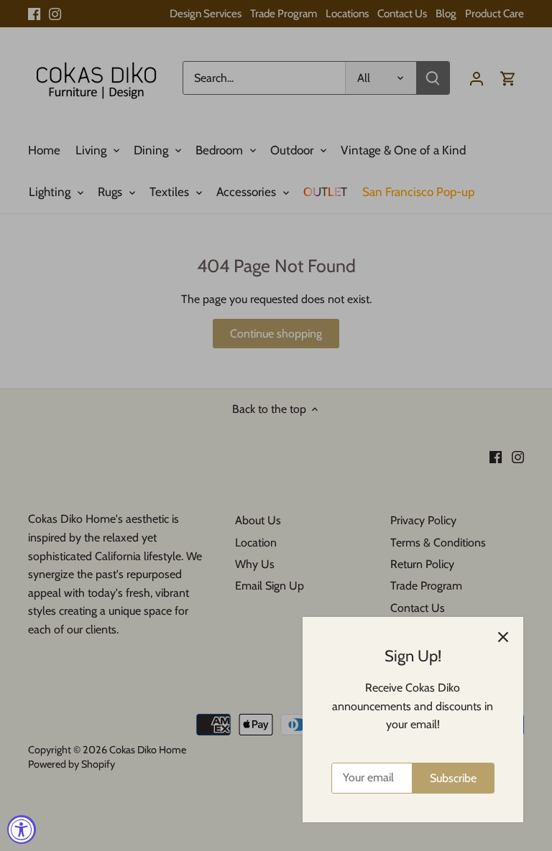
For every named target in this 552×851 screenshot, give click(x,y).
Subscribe (453, 778)
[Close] (503, 637)
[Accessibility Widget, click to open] (21, 829)
